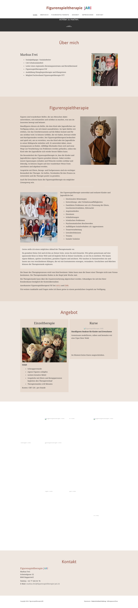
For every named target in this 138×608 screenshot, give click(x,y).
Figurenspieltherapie (60, 15)
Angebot (75, 15)
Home (35, 15)
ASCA (58, 285)
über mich (44, 15)
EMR (66, 285)
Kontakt (99, 15)
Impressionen (87, 15)
